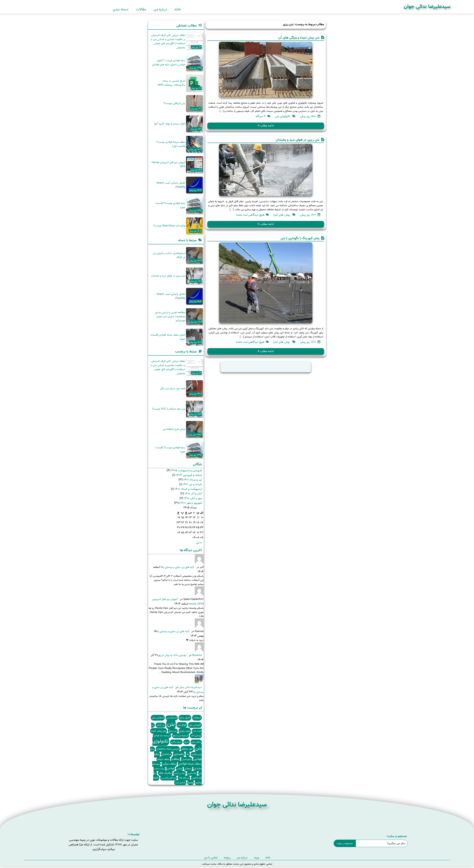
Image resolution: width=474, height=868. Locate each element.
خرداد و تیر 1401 (192, 484)
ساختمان (166, 754)
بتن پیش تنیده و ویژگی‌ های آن (298, 37)
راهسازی (179, 754)
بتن (171, 724)
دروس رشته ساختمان (168, 749)
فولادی (170, 768)
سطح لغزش (186, 759)
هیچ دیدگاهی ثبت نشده (250, 215)
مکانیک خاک (165, 773)
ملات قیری (192, 773)
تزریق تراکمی (176, 742)
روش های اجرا (281, 215)
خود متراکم (187, 749)
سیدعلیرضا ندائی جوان (427, 7)
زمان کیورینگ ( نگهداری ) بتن (300, 238)
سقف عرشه (163, 759)
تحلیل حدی (196, 742)
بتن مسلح (173, 731)
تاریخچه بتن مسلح (180, 735)
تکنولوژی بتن (282, 116)
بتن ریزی (184, 731)
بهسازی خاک (196, 735)
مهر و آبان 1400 (193, 498)
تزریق (186, 742)
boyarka (197, 655)
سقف (175, 759)
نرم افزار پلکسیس (168, 778)
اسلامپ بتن (158, 718)
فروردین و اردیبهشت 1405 (186, 470)
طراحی (179, 768)
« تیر (199, 542)
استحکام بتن (171, 718)
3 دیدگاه (261, 116)
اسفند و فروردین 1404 (189, 475)
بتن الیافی (160, 725)
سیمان (188, 768)
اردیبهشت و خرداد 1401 (188, 489)
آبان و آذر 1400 (193, 493)
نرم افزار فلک (183, 778)
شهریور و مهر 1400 (191, 503)
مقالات (141, 9)
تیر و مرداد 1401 (192, 480)
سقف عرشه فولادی (190, 764)
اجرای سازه (184, 718)
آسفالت (197, 718)
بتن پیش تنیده (158, 731)
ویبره (190, 782)
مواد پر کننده (179, 773)
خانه (178, 9)
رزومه (227, 857)
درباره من (160, 9)
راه (187, 754)
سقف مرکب (169, 764)
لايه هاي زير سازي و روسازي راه (178, 567)
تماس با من (211, 857)
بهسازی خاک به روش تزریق (172, 655)
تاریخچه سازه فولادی (162, 735)
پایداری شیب (180, 782)
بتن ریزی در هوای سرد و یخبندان (297, 140)
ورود (256, 857)
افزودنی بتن (195, 725)
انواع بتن (181, 725)
